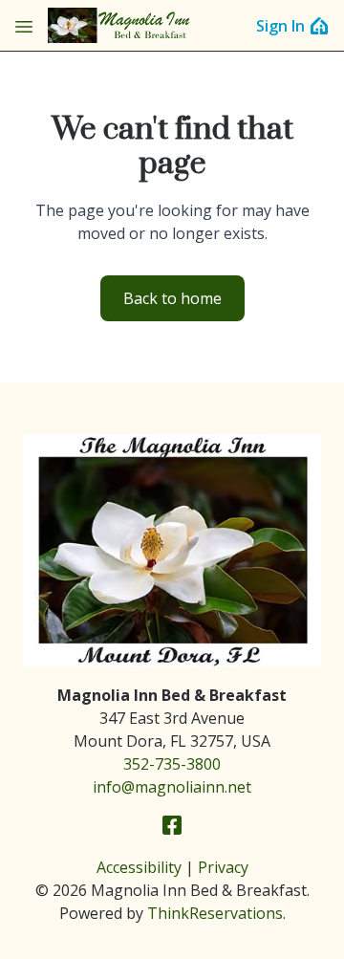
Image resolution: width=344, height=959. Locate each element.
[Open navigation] (24, 26)
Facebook (172, 825)
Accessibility (139, 867)
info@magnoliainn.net (172, 786)
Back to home (172, 298)
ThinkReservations (215, 913)
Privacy (223, 867)
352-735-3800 (172, 763)
